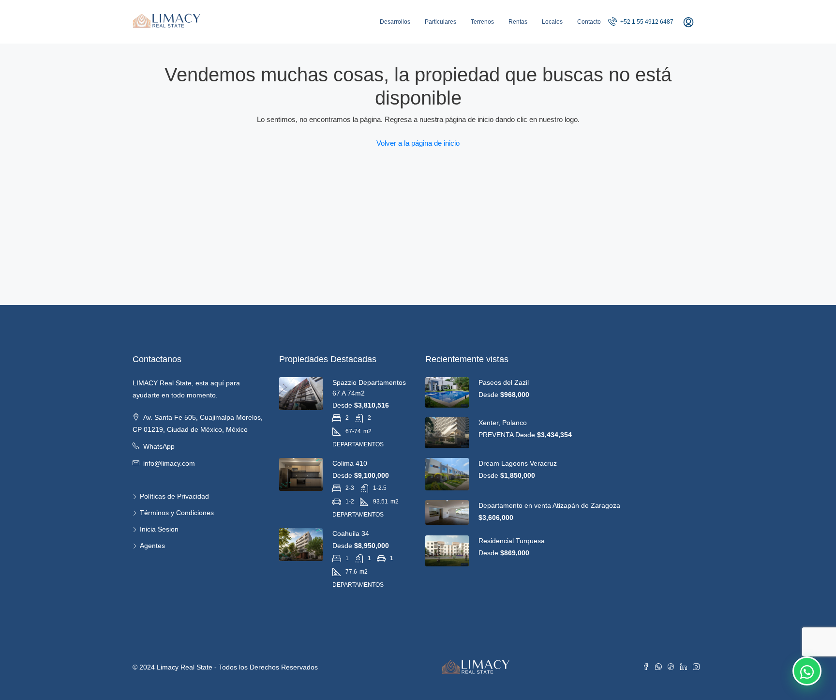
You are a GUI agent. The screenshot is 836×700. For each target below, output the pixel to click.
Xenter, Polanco (502, 422)
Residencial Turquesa (511, 541)
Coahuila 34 (350, 533)
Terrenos (482, 21)
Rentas (517, 21)
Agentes (152, 545)
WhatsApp (159, 446)
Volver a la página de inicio (418, 143)
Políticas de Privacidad (174, 496)
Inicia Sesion (159, 529)
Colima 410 (349, 463)
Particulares (440, 21)
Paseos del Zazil (503, 382)
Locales (552, 21)
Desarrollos (395, 21)
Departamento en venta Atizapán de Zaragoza (549, 505)
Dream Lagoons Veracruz (517, 463)
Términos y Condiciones (177, 513)
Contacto (589, 21)
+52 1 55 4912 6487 (646, 21)
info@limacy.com (169, 463)
